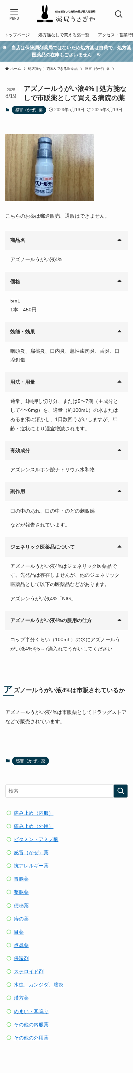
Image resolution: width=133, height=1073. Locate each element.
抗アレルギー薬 (31, 866)
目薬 (19, 932)
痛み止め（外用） (34, 826)
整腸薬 (21, 892)
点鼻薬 (21, 945)
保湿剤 (21, 958)
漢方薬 (21, 998)
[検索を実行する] (120, 791)
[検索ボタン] (119, 14)
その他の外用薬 (31, 1038)
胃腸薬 (21, 879)
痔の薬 (21, 919)
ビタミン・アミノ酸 (36, 839)
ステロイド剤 (29, 971)
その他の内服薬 (31, 1024)
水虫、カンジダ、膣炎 (38, 985)
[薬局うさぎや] (66, 14)
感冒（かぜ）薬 (29, 110)
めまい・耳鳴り (31, 1011)
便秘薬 (21, 905)
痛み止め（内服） (34, 813)
